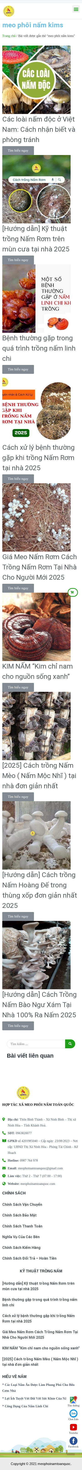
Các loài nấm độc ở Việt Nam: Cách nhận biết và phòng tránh (38, 129)
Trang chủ (8, 36)
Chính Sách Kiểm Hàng (21, 1247)
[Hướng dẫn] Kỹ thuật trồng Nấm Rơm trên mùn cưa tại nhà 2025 (35, 239)
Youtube (73, 1432)
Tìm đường (73, 1405)
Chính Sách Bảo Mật (19, 1215)
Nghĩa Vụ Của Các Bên (21, 1237)
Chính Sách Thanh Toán (22, 1226)
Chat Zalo (73, 1419)
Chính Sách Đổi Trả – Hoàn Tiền (29, 1258)
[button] (73, 592)
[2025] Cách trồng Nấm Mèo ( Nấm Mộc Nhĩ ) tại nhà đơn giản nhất (39, 775)
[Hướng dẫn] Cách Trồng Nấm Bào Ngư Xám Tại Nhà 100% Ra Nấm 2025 (39, 1004)
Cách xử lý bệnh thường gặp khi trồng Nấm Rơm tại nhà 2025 (38, 457)
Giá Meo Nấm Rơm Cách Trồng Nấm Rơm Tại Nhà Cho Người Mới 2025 (39, 567)
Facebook (73, 1446)
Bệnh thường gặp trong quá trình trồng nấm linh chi (39, 348)
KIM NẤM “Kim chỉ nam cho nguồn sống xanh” (41, 1348)
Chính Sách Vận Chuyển (22, 1204)
